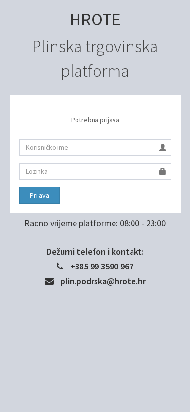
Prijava (39, 195)
